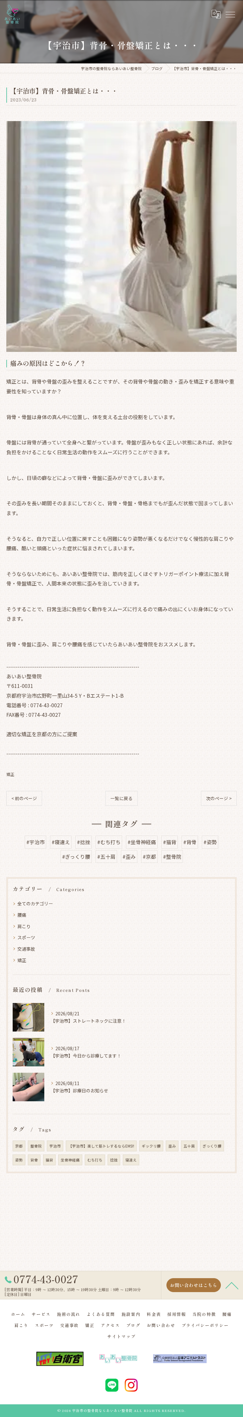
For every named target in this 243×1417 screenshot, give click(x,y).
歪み (172, 1145)
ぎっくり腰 (211, 1145)
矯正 (10, 774)
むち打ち (95, 1159)
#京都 (149, 856)
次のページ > (219, 798)
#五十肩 (106, 856)
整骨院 (36, 1145)
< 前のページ (24, 798)
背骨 (34, 1159)
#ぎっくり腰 (76, 856)
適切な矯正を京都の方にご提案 (41, 734)
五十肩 (189, 1145)
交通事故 (26, 949)
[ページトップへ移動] (232, 1285)
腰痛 (21, 915)
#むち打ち (109, 842)
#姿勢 (210, 842)
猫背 (49, 1159)
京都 (19, 1145)
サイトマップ (121, 1336)
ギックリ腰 (151, 1145)
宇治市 (55, 1145)
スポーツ (26, 937)
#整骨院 (172, 856)
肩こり (24, 926)
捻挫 (114, 1159)
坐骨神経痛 (70, 1159)
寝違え (131, 1159)
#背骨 (189, 842)
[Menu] (230, 14)
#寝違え (61, 842)
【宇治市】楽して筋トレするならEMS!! (101, 1145)
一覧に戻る (121, 798)
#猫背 (169, 842)
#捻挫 (83, 842)
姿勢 (19, 1159)
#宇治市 (35, 842)
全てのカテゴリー (35, 903)
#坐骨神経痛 (142, 842)
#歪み (129, 856)
